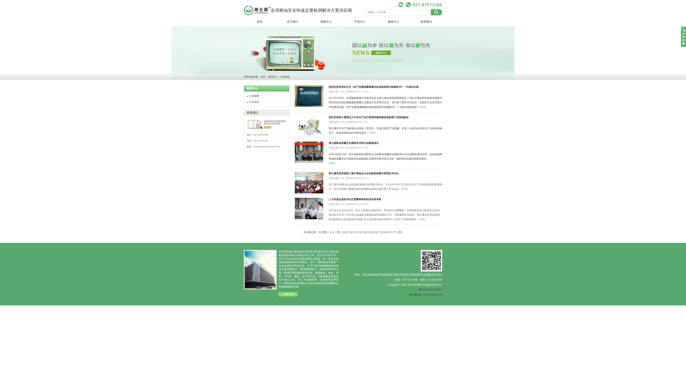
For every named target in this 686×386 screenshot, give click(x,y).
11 (349, 232)
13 (359, 232)
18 (384, 232)
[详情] (422, 107)
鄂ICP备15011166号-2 (430, 289)
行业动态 (254, 102)
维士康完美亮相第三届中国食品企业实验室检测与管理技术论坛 (364, 173)
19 (389, 232)
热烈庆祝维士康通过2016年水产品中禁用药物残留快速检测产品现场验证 (369, 117)
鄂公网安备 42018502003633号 (425, 294)
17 (379, 232)
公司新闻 (285, 76)
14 (364, 232)
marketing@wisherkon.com (267, 146)
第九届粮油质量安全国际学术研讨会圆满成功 (354, 143)
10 (344, 232)
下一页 (397, 232)
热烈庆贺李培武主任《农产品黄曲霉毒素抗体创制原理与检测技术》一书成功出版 (374, 87)
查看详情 (288, 294)
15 (369, 232)
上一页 (336, 232)
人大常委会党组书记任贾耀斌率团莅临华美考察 (355, 199)
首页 (260, 21)
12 (354, 232)
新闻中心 (272, 76)
